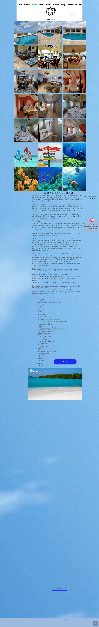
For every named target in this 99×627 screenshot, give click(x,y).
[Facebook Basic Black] (67, 619)
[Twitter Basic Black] (65, 619)
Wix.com (40, 619)
